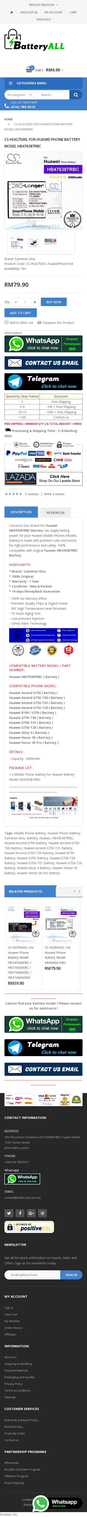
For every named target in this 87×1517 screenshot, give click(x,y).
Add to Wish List (21, 323)
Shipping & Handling (18, 1364)
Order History (13, 1328)
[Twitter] (8, 1213)
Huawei (44, 838)
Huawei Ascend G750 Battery (25, 843)
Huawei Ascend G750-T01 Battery (47, 848)
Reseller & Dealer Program (22, 1469)
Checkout (43, 19)
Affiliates (10, 1334)
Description (21, 512)
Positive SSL (9, 1514)
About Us (10, 1357)
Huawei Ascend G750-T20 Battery (28, 853)
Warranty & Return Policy (21, 1420)
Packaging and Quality (19, 1377)
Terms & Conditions (17, 1390)
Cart (73, 12)
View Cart (10, 1314)
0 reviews (32, 494)
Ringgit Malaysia (41, 5)
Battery (32, 838)
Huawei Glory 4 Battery (33, 868)
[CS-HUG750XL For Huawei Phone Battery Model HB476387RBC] (43, 190)
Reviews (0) (55, 512)
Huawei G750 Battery (32, 858)
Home (8, 119)
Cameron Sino (25, 259)
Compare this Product (58, 323)
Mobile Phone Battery (30, 833)
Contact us (11, 1440)
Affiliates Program (16, 1476)
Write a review (54, 494)
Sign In (8, 1308)
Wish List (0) (28, 12)
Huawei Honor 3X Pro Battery (38, 873)
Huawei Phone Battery (64, 833)
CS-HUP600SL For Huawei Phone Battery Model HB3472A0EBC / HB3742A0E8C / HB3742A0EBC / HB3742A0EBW (21, 962)
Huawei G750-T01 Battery (35, 863)
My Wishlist (12, 1321)
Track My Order (14, 1433)
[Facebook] (20, 1213)
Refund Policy (13, 1427)
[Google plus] (31, 1213)
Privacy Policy (13, 1384)
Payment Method (16, 1370)
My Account (53, 12)
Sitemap (10, 1397)
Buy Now (53, 302)
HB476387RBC (62, 838)
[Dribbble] (42, 1213)
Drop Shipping (14, 1483)
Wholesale (11, 1463)
